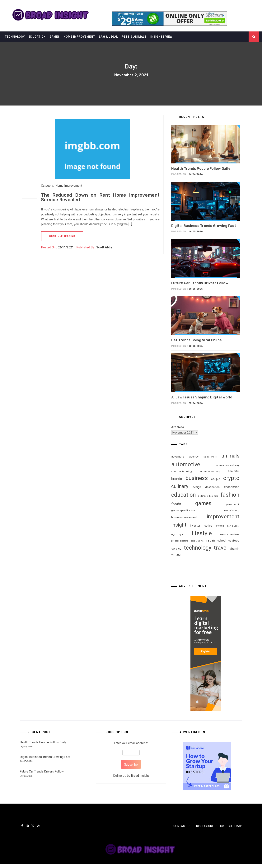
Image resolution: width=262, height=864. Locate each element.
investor (195, 525)
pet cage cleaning (179, 541)
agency (194, 456)
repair (210, 540)
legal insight (177, 534)
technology (198, 547)
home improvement (184, 517)
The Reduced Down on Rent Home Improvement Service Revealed (100, 197)
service (176, 548)
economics (231, 487)
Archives (177, 427)
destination (212, 487)
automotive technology (181, 471)
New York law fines (229, 534)
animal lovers (210, 457)
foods (176, 504)
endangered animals (208, 496)
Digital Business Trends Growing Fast (203, 226)
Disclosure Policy (210, 826)
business (196, 478)
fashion (230, 494)
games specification (183, 510)
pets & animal (197, 541)
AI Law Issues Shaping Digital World (201, 397)
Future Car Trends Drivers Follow (199, 283)
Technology (15, 36)
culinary (179, 486)
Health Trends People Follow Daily (200, 169)
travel (221, 547)
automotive (185, 464)
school (222, 540)
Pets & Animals (134, 36)
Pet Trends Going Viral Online (196, 340)
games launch (232, 504)
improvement (223, 516)
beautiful (233, 471)
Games (54, 36)
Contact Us (182, 826)
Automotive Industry (227, 465)
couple (215, 479)
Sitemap (235, 826)
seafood (233, 540)
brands (176, 479)
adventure (177, 456)
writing (176, 554)
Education (37, 36)
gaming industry (231, 510)
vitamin (234, 548)
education (183, 494)
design (197, 487)
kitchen (220, 525)
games (203, 503)
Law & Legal (108, 36)
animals (230, 456)
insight (179, 525)
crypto (231, 478)
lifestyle (202, 533)
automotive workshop (210, 471)
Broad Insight (140, 775)
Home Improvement (79, 36)
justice (208, 525)
